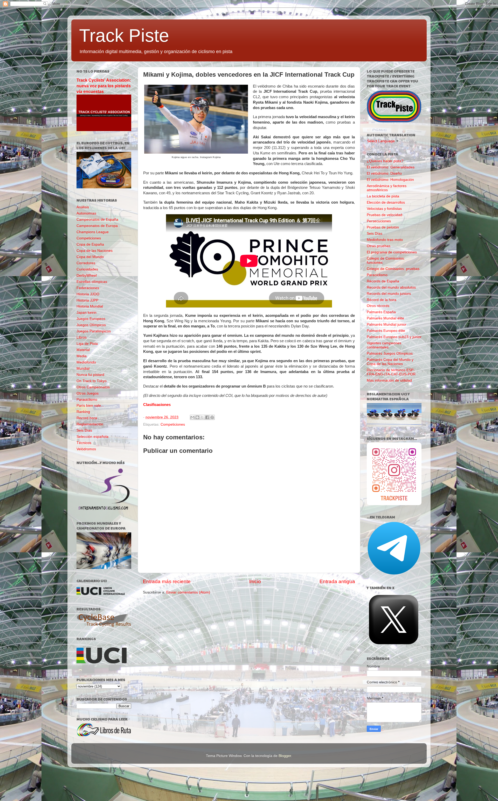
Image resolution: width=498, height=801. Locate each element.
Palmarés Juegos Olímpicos (390, 353)
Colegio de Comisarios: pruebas (393, 269)
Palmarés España (381, 312)
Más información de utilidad (389, 380)
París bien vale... (90, 405)
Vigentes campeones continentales (384, 345)
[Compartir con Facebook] (207, 417)
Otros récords (378, 306)
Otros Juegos (88, 393)
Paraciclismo (87, 400)
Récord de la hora (381, 300)
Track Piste (124, 35)
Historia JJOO (88, 294)
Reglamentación (90, 424)
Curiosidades (87, 269)
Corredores (86, 263)
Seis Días (84, 430)
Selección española (92, 437)
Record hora (87, 418)
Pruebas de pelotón (383, 227)
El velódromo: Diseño (384, 173)
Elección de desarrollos (386, 202)
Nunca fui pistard (90, 375)
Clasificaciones (157, 405)
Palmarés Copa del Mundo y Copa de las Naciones (390, 362)
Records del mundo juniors (389, 294)
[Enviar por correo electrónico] (192, 417)
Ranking (83, 412)
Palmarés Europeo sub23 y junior (394, 337)
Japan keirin (86, 312)
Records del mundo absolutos (391, 287)
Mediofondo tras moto (385, 240)
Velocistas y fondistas (384, 209)
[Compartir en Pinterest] (212, 417)
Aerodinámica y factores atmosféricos (386, 188)
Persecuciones (379, 221)
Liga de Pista (87, 344)
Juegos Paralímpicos (94, 331)
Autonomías (86, 213)
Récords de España (383, 281)
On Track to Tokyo (92, 381)
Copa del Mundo (90, 257)
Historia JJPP (87, 300)
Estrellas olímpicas (92, 282)
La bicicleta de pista (383, 196)
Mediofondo (86, 362)
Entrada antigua (337, 581)
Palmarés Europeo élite (386, 331)
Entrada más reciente (167, 581)
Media (82, 356)
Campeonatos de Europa (97, 226)
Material (83, 350)
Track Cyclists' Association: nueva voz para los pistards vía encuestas (104, 86)
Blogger (285, 756)
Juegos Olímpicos (91, 325)
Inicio (255, 581)
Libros (82, 337)
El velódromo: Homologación (390, 180)
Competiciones (173, 424)
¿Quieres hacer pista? (385, 161)
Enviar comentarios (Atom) (188, 592)
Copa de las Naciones (95, 251)
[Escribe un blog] (197, 417)
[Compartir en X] (202, 417)
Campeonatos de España (97, 219)
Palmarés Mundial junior (386, 324)
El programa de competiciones (392, 252)
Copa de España (90, 244)
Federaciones (88, 288)
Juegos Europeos (91, 319)
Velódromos (86, 449)
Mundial (83, 368)
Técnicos (84, 443)
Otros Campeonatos (93, 387)
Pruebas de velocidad (384, 215)
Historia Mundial (90, 306)
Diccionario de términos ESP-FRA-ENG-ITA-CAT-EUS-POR (391, 372)
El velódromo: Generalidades (390, 167)
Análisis (83, 207)
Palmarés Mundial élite (385, 318)
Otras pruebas (378, 246)
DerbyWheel (87, 275)
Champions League (93, 232)
